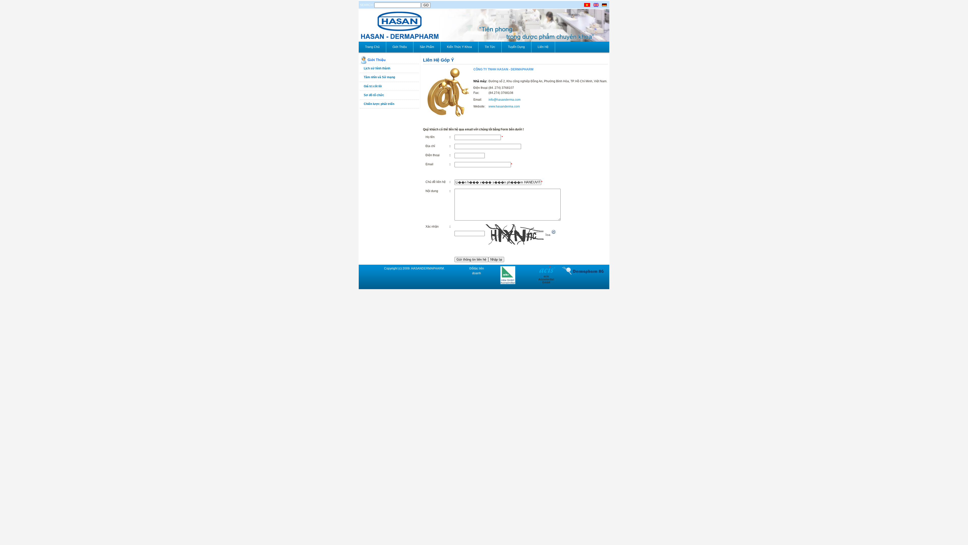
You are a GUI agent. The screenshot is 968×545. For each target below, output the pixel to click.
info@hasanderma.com (505, 99)
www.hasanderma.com (504, 106)
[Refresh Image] (554, 233)
